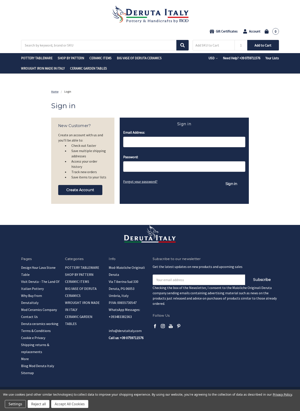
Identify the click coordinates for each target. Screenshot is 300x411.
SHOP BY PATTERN (71, 58)
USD (211, 58)
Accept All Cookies (70, 404)
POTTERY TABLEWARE (36, 58)
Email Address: (134, 132)
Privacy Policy (282, 394)
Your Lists (272, 58)
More (25, 359)
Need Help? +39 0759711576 (241, 58)
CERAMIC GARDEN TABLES (88, 68)
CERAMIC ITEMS (100, 58)
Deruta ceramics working (39, 323)
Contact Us (29, 316)
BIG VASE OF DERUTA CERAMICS (139, 58)
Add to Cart (263, 45)
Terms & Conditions (36, 330)
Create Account (80, 190)
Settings (15, 404)
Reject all (38, 404)
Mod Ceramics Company (39, 309)
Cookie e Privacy (33, 338)
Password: (130, 157)
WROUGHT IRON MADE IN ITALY (43, 68)
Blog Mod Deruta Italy (37, 366)
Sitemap (27, 373)
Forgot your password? (140, 181)
